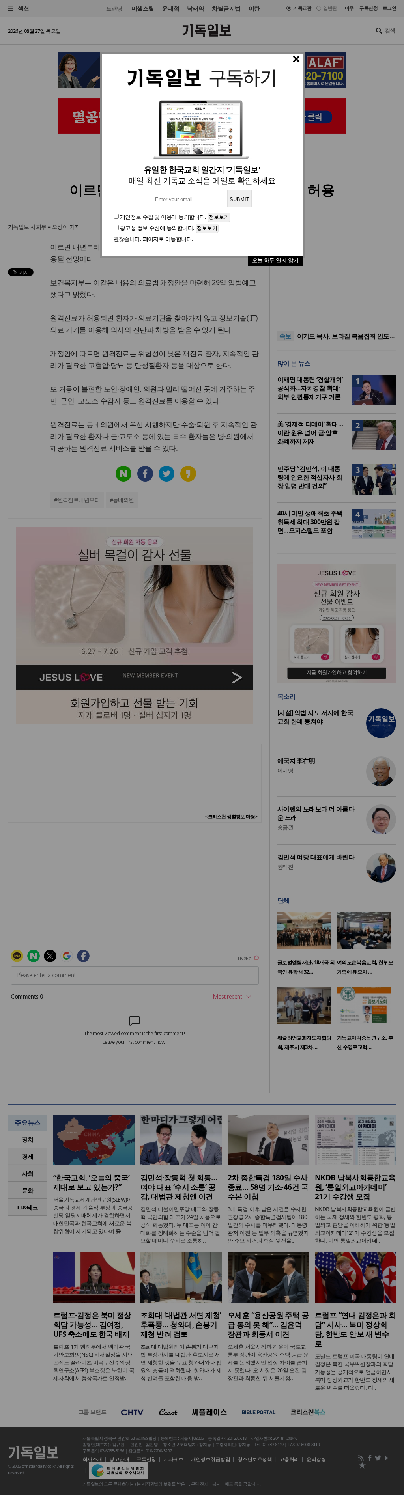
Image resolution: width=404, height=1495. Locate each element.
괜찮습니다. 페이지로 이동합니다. (153, 239)
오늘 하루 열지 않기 (275, 260)
